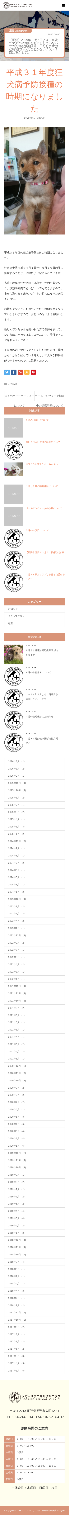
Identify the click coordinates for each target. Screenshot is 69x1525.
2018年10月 (17, 1254)
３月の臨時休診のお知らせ (39, 716)
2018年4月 (16, 1291)
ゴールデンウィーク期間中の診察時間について (49, 398)
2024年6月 (16, 870)
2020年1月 (16, 1145)
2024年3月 (16, 884)
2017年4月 (16, 1363)
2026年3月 (16, 768)
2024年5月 (16, 877)
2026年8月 (16, 761)
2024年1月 (16, 892)
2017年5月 (16, 1356)
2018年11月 (17, 1247)
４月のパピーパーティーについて (19, 398)
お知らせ (41, 118)
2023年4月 (16, 921)
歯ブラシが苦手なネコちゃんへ (42, 464)
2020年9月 (16, 1088)
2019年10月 (17, 1167)
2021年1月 (16, 1058)
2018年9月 (16, 1262)
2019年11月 (17, 1160)
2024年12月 (17, 841)
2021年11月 (17, 993)
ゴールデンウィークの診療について (44, 508)
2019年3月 (16, 1218)
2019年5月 (16, 1203)
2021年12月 (17, 986)
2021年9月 (16, 1008)
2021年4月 (16, 1037)
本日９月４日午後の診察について (43, 442)
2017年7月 (16, 1341)
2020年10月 (17, 1080)
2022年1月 (16, 979)
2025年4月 (16, 819)
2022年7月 (16, 950)
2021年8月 (16, 1015)
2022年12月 (17, 935)
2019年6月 (16, 1196)
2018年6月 (16, 1283)
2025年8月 (16, 797)
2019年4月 (16, 1211)
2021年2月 (16, 1051)
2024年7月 (16, 863)
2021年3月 (16, 1044)
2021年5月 (16, 1029)
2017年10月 (17, 1320)
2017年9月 (16, 1327)
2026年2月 (16, 775)
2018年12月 (17, 1240)
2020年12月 (17, 1066)
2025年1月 (16, 834)
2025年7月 (16, 805)
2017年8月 (16, 1334)
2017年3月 (16, 1370)
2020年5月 (16, 1116)
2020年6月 (16, 1109)
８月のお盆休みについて (38, 672)
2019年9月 (16, 1174)
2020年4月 (16, 1124)
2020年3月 (16, 1131)
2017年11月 (17, 1312)
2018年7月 (16, 1276)
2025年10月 (17, 790)
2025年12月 (17, 783)
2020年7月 (16, 1102)
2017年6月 (16, 1348)
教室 (10, 623)
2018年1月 (16, 1305)
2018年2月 (16, 1298)
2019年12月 (17, 1153)
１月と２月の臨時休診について (42, 486)
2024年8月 (16, 855)
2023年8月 (16, 906)
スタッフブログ (16, 616)
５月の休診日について (37, 530)
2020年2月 (16, 1138)
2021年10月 (17, 1000)
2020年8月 (16, 1095)
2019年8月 (16, 1182)
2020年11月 (17, 1073)
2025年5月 (16, 812)
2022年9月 (16, 942)
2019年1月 (16, 1233)
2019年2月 (16, 1225)
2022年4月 (16, 964)
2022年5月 (16, 957)
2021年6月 (16, 1022)
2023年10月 (17, 899)
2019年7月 (16, 1189)
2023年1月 (16, 928)
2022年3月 (16, 971)
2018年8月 (16, 1269)
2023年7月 (16, 913)
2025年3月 (16, 826)
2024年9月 (16, 848)
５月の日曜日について (37, 420)
